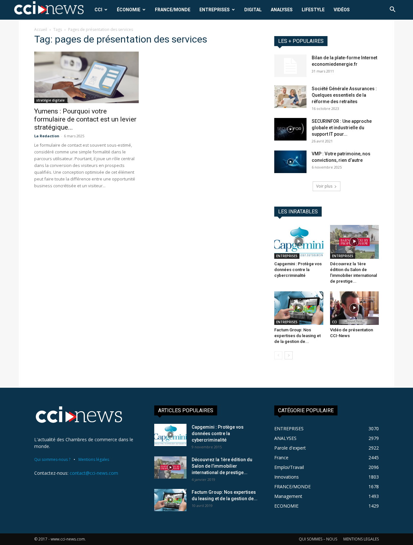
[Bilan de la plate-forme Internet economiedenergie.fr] (290, 65)
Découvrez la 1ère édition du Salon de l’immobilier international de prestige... (222, 466)
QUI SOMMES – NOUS (318, 539)
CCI (98, 9)
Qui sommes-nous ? (52, 459)
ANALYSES (282, 9)
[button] (392, 10)
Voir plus (324, 186)
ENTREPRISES (214, 9)
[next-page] (289, 355)
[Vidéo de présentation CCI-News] (354, 308)
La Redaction (46, 135)
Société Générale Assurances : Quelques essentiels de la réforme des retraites (344, 95)
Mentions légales (93, 459)
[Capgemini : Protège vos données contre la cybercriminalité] (298, 241)
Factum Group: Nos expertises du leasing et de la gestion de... (297, 335)
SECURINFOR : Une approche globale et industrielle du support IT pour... (342, 128)
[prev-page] (278, 355)
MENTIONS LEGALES (361, 539)
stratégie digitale (50, 100)
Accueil (40, 29)
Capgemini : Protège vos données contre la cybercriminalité (298, 269)
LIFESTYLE (313, 9)
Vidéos (342, 9)
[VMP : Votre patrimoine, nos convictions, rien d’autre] (290, 162)
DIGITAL (253, 9)
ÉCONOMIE (128, 9)
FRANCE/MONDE (172, 9)
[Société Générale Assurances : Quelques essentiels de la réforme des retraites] (290, 96)
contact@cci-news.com (94, 473)
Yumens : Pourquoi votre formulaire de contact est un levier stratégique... (85, 119)
